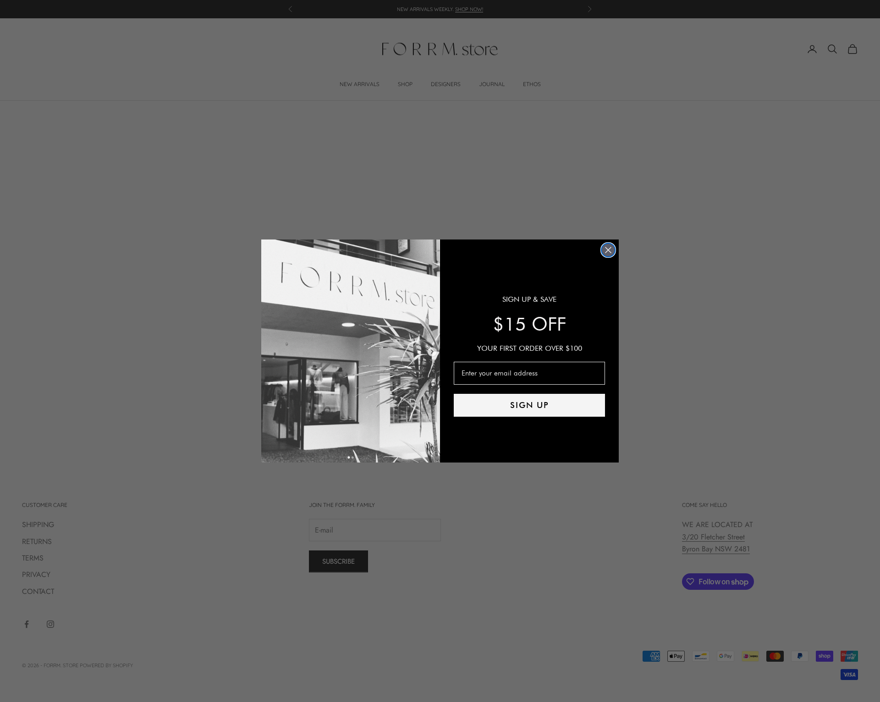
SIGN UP (529, 405)
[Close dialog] (608, 250)
